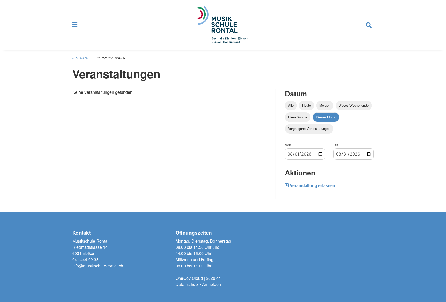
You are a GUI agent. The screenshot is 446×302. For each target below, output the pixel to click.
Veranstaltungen (111, 58)
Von (288, 145)
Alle (291, 105)
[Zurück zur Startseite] (223, 25)
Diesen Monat (326, 116)
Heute (306, 105)
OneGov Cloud (189, 278)
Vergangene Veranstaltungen (309, 128)
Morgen (324, 105)
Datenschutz (187, 284)
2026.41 (213, 278)
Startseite (80, 58)
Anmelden (211, 284)
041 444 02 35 (85, 259)
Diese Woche (297, 116)
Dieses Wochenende (354, 105)
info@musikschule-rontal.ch (97, 266)
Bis (335, 145)
